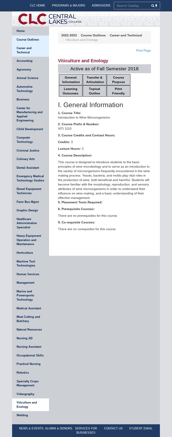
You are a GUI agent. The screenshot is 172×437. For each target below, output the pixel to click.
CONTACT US (113, 428)
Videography (25, 394)
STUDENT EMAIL (141, 428)
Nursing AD (24, 338)
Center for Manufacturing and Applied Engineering (30, 114)
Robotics (23, 372)
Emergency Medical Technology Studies (30, 178)
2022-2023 (69, 35)
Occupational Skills (30, 355)
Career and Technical (24, 50)
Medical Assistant (29, 308)
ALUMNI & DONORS (58, 428)
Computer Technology (25, 140)
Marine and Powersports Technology (25, 295)
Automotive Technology (25, 89)
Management (25, 282)
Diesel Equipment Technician (29, 191)
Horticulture (25, 252)
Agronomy (24, 69)
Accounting (24, 60)
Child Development (30, 129)
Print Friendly (118, 91)
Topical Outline (94, 91)
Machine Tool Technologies (26, 263)
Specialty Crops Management (28, 383)
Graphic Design (27, 210)
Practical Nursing (29, 364)
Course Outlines (28, 39)
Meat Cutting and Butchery (28, 319)
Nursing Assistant (29, 346)
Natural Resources (29, 329)
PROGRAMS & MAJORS (68, 5)
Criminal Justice (28, 150)
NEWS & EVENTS (31, 428)
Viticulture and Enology (27, 404)
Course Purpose (118, 80)
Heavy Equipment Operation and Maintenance (29, 240)
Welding (22, 415)
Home (21, 31)
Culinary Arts (26, 159)
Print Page (143, 50)
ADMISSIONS (101, 5)
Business (23, 99)
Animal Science (27, 78)
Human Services (28, 274)
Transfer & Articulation (95, 80)
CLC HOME (37, 5)
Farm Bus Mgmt (28, 202)
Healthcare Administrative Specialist (27, 223)
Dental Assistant (28, 167)
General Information (71, 80)
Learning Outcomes (70, 91)
